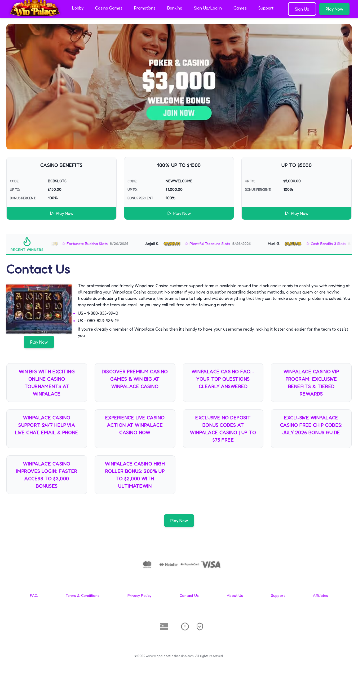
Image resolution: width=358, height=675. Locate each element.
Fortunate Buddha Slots (70, 243)
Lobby (77, 8)
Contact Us (189, 595)
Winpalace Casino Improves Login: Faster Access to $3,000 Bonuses (46, 475)
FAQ (34, 595)
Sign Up (302, 9)
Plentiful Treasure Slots (193, 243)
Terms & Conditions (82, 595)
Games (240, 8)
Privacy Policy (139, 595)
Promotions (145, 8)
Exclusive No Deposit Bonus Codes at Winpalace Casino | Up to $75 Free (223, 429)
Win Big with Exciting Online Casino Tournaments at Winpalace (47, 382)
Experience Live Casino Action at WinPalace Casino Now (135, 425)
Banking (174, 8)
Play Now (334, 9)
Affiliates (320, 595)
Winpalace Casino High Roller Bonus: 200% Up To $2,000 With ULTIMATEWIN (135, 475)
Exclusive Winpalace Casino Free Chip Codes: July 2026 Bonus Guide (311, 425)
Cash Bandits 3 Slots (312, 243)
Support (265, 8)
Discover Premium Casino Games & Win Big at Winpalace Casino (135, 378)
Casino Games (108, 8)
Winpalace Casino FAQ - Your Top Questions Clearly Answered (223, 378)
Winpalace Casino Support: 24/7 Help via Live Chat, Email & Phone (46, 425)
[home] (34, 14)
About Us (235, 595)
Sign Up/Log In (208, 8)
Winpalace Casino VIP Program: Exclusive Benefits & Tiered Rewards (311, 382)
